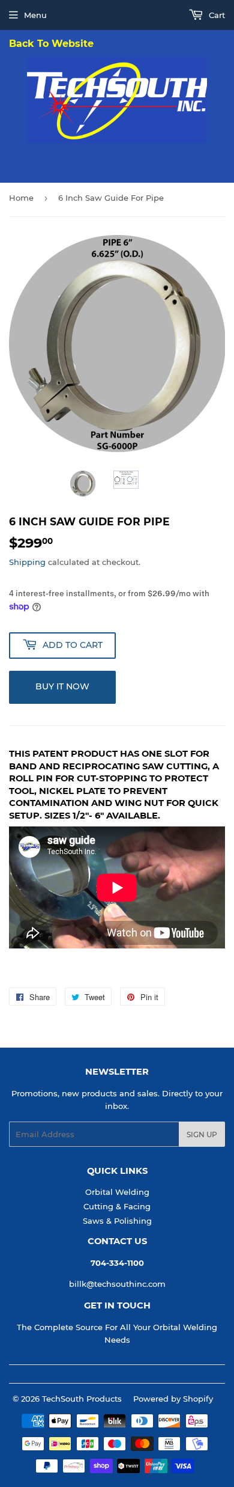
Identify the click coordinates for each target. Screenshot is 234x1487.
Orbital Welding (117, 1192)
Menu (35, 15)
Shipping (27, 562)
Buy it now (62, 686)
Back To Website (51, 44)
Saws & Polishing (117, 1221)
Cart (215, 15)
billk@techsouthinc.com (117, 1284)
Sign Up (202, 1134)
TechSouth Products (82, 1398)
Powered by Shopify (173, 1398)
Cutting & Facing (117, 1206)
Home (21, 198)
